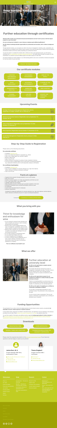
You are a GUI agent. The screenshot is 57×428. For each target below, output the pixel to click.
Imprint (4, 411)
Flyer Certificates (41, 326)
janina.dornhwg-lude (12, 361)
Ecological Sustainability (28, 83)
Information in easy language (8, 419)
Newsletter (5, 408)
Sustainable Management (28, 75)
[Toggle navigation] (55, 2)
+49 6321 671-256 (11, 359)
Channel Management (12, 95)
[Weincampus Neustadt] (28, 2)
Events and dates (6, 384)
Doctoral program (33, 388)
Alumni (4, 393)
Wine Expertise (45, 88)
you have (34, 313)
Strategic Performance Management (12, 76)
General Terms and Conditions (15, 330)
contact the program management (24, 313)
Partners (4, 395)
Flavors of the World (45, 83)
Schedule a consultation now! (31, 197)
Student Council (6, 391)
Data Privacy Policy (6, 413)
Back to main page (6, 405)
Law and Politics (28, 95)
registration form (13, 153)
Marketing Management (28, 89)
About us (5, 380)
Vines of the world (45, 75)
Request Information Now (28, 64)
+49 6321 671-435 (36, 358)
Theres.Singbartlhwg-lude (38, 360)
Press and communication (8, 386)
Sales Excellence (11, 83)
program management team (33, 337)
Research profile (32, 380)
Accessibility (5, 416)
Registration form (15, 326)
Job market (5, 388)
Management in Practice (12, 89)
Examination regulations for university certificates (41, 331)
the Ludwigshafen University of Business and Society (21, 54)
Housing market (6, 389)
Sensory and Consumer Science (44, 96)
